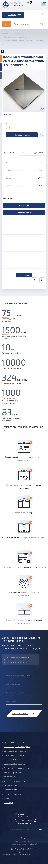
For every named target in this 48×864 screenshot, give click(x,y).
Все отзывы (24, 205)
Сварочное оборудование (14, 764)
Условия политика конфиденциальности (16, 854)
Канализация (9, 777)
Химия (6, 798)
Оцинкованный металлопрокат (17, 751)
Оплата (25, 153)
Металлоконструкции (13, 790)
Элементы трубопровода (14, 781)
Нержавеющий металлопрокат (17, 746)
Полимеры (8, 802)
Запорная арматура (12, 772)
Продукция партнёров (13, 794)
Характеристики (11, 153)
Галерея (24, 838)
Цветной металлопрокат (14, 755)
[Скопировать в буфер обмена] (31, 2)
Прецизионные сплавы (13, 759)
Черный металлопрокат (14, 742)
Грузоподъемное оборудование (17, 768)
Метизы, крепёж (11, 785)
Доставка (38, 153)
